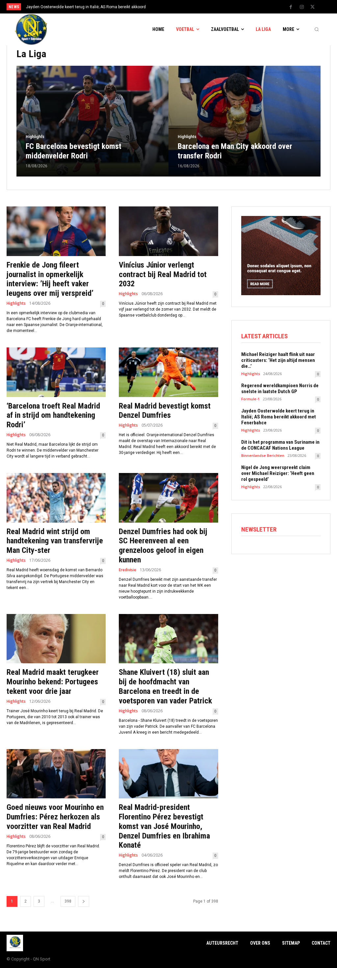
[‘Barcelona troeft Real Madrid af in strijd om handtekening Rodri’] (56, 372)
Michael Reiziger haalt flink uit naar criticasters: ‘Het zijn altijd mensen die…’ (278, 360)
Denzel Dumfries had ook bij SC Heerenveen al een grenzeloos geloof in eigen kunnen (163, 545)
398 (68, 901)
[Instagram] (301, 7)
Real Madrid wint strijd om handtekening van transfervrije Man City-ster (55, 541)
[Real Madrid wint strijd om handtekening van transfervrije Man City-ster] (56, 498)
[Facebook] (291, 7)
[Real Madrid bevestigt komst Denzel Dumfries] (168, 372)
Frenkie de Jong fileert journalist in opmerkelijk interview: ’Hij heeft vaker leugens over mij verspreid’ (50, 279)
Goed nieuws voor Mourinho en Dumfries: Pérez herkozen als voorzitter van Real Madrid (55, 817)
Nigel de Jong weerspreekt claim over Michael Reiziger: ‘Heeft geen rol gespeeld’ (277, 473)
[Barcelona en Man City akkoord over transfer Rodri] (244, 121)
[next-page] (83, 901)
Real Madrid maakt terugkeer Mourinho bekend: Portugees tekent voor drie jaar (53, 682)
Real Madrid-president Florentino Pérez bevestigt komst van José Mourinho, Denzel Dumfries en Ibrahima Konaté (164, 826)
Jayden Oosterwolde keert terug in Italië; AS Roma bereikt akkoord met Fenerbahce (278, 417)
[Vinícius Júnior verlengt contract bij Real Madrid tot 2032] (168, 231)
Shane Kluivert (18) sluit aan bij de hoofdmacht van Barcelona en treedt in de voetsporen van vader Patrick (165, 686)
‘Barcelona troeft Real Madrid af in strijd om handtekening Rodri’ (53, 415)
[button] (316, 29)
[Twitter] (312, 7)
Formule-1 (250, 399)
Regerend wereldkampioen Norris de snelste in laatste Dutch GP (280, 388)
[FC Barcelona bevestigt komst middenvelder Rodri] (92, 121)
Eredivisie (127, 570)
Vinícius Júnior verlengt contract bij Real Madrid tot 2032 (163, 274)
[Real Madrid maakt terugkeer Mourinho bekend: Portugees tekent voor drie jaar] (56, 639)
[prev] (175, 7)
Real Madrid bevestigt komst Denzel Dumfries (165, 410)
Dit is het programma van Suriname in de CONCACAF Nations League (280, 445)
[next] (186, 7)
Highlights (35, 137)
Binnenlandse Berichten (262, 455)
